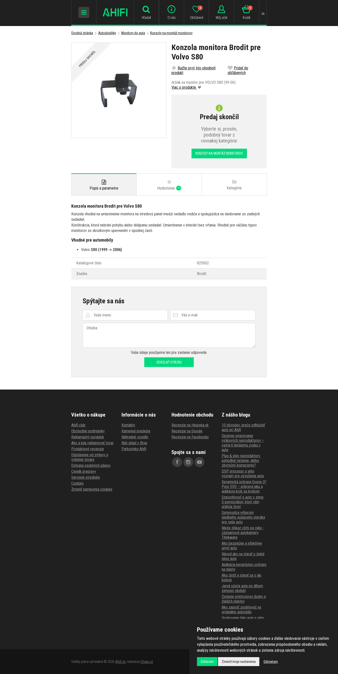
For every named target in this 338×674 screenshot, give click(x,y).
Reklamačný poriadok (87, 437)
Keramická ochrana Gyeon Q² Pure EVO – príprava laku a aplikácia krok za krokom (244, 486)
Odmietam (271, 662)
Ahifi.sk (120, 662)
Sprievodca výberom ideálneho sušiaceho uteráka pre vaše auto (243, 517)
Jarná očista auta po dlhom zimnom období (242, 588)
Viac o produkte (184, 87)
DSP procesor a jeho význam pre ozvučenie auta (243, 473)
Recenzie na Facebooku (190, 437)
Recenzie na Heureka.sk (190, 425)
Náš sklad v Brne (134, 443)
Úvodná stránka (82, 33)
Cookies (77, 483)
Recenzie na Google (186, 431)
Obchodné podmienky (88, 431)
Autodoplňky (107, 33)
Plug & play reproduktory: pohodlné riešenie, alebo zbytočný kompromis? (241, 460)
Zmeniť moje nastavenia (239, 662)
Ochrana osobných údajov (91, 465)
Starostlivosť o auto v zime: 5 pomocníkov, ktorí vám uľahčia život (243, 502)
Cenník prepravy (83, 471)
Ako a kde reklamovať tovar (92, 443)
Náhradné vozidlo (134, 437)
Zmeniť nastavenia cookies (91, 489)
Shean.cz (147, 662)
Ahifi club (78, 425)
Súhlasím (207, 662)
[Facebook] (177, 462)
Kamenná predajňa (135, 431)
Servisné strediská (85, 477)
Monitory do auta (133, 33)
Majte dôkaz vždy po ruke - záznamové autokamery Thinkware (243, 533)
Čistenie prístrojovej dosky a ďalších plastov (244, 599)
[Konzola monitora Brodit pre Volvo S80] (119, 90)
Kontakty (128, 425)
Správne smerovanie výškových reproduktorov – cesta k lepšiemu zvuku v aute (243, 442)
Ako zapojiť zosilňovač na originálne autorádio (241, 609)
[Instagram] (188, 462)
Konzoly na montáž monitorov (171, 33)
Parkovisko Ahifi (133, 449)
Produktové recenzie (87, 449)
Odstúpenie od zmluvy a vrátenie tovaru (89, 457)
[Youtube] (199, 462)
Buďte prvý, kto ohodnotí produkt (193, 70)
